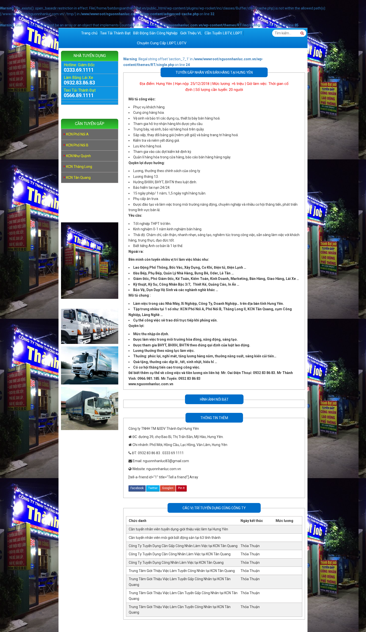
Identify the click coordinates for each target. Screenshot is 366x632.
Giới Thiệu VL (191, 33)
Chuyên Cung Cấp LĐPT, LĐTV (161, 43)
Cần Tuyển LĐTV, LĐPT (223, 33)
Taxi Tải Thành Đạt (115, 33)
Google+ (168, 488)
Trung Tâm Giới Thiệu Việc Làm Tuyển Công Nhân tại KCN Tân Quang (182, 571)
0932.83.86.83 (79, 83)
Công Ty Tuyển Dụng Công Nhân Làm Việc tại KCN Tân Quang (176, 563)
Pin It (181, 488)
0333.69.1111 (79, 70)
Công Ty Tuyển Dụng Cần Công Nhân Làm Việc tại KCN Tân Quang (180, 554)
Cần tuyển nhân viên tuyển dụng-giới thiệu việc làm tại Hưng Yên (178, 529)
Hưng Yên (164, 83)
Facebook (137, 488)
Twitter (153, 488)
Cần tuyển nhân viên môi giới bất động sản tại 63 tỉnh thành (175, 538)
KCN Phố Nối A (77, 134)
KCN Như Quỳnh (78, 156)
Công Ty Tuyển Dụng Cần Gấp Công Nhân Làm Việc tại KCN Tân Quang (183, 546)
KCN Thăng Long (79, 167)
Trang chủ (89, 33)
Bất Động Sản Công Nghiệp (155, 33)
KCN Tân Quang (78, 178)
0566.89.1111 (79, 95)
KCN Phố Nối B (77, 145)
